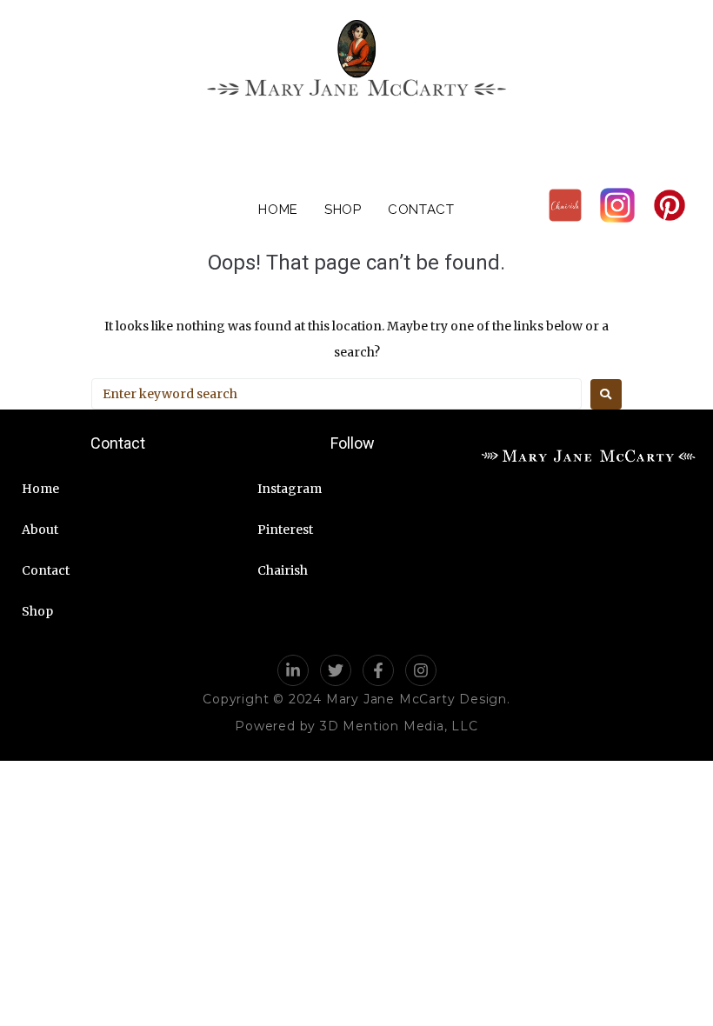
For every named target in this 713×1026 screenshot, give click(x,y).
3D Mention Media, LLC (399, 726)
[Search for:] (336, 394)
